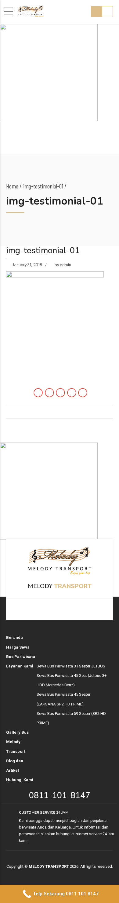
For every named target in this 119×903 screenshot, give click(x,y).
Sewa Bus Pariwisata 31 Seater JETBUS (71, 666)
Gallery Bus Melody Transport (17, 741)
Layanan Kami (19, 666)
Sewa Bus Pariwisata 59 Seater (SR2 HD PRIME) (71, 718)
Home (12, 186)
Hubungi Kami (19, 779)
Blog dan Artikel (14, 766)
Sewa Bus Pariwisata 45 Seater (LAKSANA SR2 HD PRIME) (63, 699)
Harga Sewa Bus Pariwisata (20, 652)
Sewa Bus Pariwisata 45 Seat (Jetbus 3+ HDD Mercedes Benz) (71, 680)
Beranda (14, 637)
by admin (63, 264)
